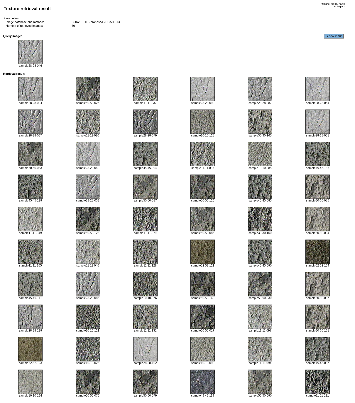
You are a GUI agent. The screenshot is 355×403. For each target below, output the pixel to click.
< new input (334, 36)
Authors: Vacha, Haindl (333, 3)
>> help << (339, 6)
